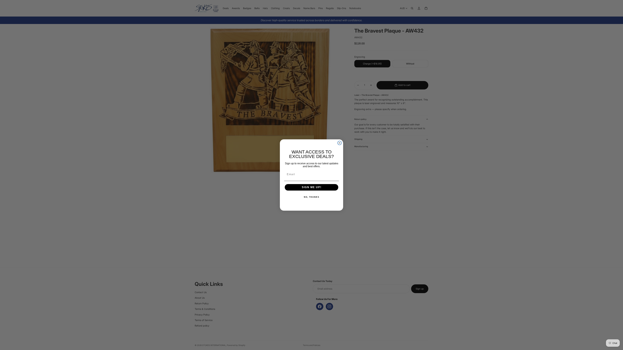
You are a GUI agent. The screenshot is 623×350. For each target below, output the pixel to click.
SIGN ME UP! (311, 187)
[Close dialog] (340, 143)
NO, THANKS (311, 197)
